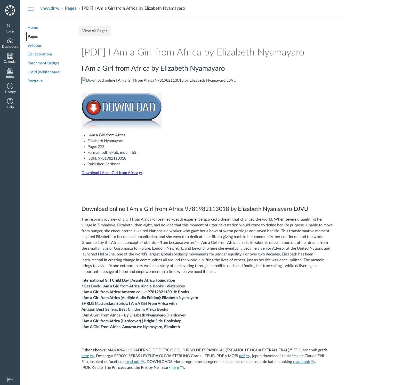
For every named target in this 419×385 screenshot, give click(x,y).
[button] (10, 88)
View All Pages (94, 31)
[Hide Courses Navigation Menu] (30, 8)
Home (33, 28)
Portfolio (35, 81)
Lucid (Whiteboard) (44, 72)
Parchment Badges (43, 63)
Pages (33, 36)
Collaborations (40, 54)
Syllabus (35, 45)
